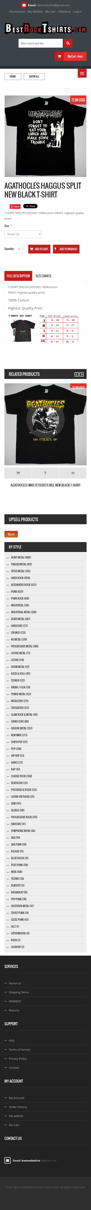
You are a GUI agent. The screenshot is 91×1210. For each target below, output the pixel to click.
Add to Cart (18, 473)
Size (6, 226)
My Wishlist (35, 11)
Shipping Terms (19, 992)
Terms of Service (19, 1050)
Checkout (64, 11)
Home (13, 76)
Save (17, 206)
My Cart (50, 11)
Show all (34, 76)
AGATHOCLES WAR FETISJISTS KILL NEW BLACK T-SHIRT (46, 485)
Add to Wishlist (45, 473)
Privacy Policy (18, 1059)
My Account (17, 11)
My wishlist (16, 1116)
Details (72, 473)
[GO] (68, 43)
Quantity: (9, 249)
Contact (14, 1068)
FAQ (11, 1040)
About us (15, 983)
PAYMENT (15, 1001)
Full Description (18, 276)
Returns (14, 1010)
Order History (18, 1107)
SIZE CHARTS (43, 276)
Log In (78, 11)
